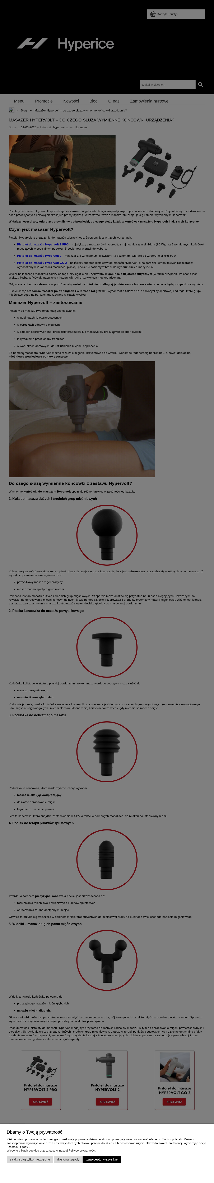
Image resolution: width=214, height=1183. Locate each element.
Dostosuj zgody (68, 1159)
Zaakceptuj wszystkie (102, 1159)
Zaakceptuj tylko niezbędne (30, 1159)
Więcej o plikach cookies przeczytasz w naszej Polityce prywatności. (51, 1150)
